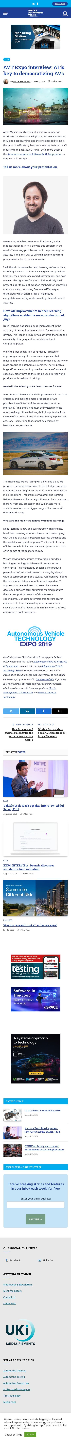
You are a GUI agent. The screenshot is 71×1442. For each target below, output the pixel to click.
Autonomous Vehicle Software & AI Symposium (34, 154)
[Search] (65, 13)
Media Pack (9, 1303)
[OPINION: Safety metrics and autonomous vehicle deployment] (12, 1150)
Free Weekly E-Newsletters (17, 1284)
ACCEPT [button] (30, 1434)
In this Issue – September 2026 (42, 1110)
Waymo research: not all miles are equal (30, 925)
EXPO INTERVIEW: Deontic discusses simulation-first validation (28, 867)
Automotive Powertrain (16, 1383)
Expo (7, 59)
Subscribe (60, 3)
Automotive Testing (14, 1376)
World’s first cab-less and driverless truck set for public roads (52, 733)
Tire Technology (11, 1395)
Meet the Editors (12, 1290)
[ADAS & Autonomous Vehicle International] (35, 13)
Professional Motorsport (16, 1389)
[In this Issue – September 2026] (12, 1115)
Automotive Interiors (14, 1370)
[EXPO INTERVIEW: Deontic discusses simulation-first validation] (35, 838)
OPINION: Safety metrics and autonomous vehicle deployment (44, 1148)
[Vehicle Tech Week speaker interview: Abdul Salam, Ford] (35, 778)
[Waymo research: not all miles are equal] (35, 898)
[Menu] (5, 13)
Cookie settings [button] (13, 1434)
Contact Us (9, 1297)
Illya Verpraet (21, 81)
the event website (45, 679)
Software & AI (25, 692)
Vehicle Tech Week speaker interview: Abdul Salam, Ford (42, 1130)
